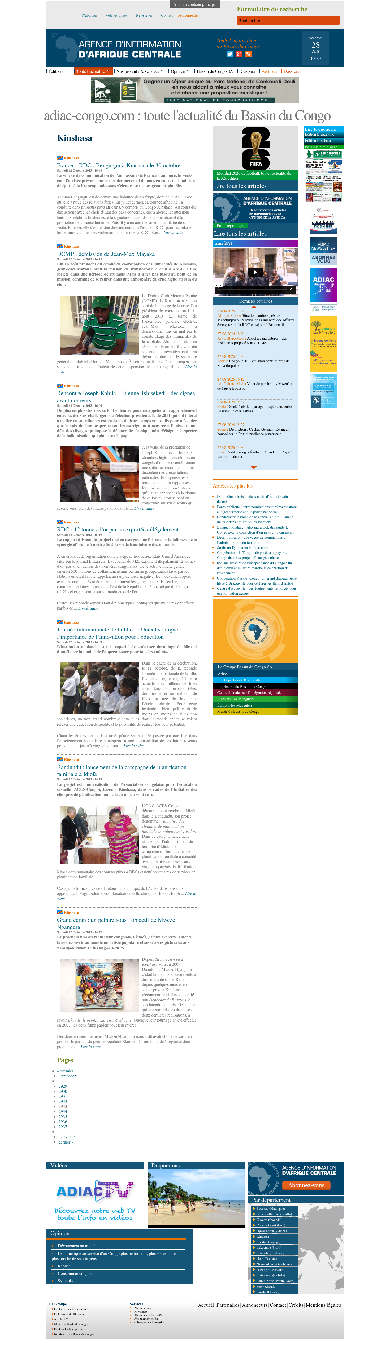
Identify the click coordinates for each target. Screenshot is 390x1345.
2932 (63, 1101)
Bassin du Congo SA (215, 71)
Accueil (206, 1304)
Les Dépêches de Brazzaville (71, 1309)
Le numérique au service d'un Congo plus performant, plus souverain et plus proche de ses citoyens (114, 1256)
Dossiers (291, 71)
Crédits (296, 1304)
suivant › (68, 1136)
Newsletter (140, 1312)
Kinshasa (263, 1236)
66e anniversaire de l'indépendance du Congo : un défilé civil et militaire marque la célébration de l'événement (254, 568)
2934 (63, 1111)
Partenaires (227, 1304)
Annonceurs (254, 1304)
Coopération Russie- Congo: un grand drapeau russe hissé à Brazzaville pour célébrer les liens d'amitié (257, 581)
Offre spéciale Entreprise (149, 1322)
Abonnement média (146, 1318)
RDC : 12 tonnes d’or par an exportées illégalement (118, 529)
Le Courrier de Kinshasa (69, 1314)
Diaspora (247, 71)
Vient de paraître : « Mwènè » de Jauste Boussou (254, 386)
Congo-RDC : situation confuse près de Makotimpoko (253, 363)
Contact (278, 1304)
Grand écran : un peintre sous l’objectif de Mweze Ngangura (116, 923)
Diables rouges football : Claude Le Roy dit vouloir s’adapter (254, 454)
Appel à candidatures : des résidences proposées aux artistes (252, 340)
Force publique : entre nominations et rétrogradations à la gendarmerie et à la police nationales (257, 509)
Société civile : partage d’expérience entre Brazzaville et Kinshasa (254, 408)
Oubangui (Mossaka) (270, 1269)
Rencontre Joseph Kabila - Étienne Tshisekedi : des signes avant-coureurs (126, 396)
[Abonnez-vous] (296, 1193)
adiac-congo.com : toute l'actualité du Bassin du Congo (187, 114)
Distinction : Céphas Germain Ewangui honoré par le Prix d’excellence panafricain (253, 431)
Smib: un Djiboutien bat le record (242, 547)
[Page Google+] (238, 55)
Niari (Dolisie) (267, 1258)
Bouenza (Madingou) (271, 1208)
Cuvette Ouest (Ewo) (271, 1225)
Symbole (65, 1280)
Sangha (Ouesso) (268, 1291)
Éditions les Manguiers (68, 1329)
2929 (63, 1086)
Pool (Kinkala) (266, 1286)
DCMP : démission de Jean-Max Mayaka (106, 254)
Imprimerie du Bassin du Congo (74, 1334)
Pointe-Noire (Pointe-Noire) (275, 1280)
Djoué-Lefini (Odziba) (272, 1230)
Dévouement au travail (77, 1245)
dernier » (66, 1142)
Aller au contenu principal (195, 4)
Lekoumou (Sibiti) (269, 1247)
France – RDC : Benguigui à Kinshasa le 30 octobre (118, 165)
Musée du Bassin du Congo (71, 1324)
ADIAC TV (61, 1319)
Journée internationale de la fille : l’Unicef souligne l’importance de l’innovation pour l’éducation (117, 632)
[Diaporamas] (196, 1226)
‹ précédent (68, 1075)
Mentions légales (323, 1304)
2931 (63, 1096)
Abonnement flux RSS (148, 1315)
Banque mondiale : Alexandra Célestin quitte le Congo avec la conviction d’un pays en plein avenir (255, 530)
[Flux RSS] (247, 55)
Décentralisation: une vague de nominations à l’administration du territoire (251, 540)
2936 (63, 1121)
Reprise (64, 1266)
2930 (63, 1091)
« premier (65, 1070)
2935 (63, 1116)
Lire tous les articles (240, 185)
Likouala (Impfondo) (270, 1253)
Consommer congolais (76, 1273)
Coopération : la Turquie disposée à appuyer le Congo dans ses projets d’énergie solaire (252, 555)
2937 (63, 1126)
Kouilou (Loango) (268, 1241)
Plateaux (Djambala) (271, 1275)
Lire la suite (173, 232)
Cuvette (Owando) (269, 1219)
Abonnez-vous (143, 1308)
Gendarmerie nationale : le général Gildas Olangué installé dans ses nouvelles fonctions (255, 519)
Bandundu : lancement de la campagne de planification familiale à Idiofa (122, 770)
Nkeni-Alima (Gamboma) (274, 1264)
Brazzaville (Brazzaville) (274, 1214)
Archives (269, 71)
